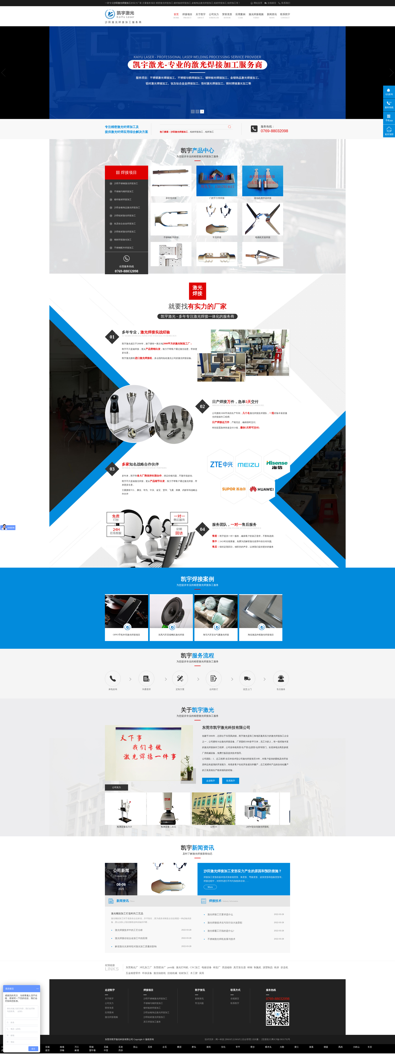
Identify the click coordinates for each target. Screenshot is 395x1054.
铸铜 (249, 967)
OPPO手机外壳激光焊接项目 (126, 635)
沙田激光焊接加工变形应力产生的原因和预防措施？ (243, 871)
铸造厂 (216, 967)
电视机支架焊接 (262, 214)
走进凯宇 (210, 781)
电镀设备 (207, 967)
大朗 (282, 1047)
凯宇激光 (203, 710)
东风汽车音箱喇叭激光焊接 (171, 635)
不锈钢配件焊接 (171, 214)
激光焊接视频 (256, 16)
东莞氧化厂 (132, 967)
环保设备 (147, 973)
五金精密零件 (133, 973)
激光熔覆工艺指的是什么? (221, 931)
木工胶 (194, 973)
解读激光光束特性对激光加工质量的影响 (136, 946)
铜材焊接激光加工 (122, 240)
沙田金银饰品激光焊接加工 (127, 207)
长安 (370, 1047)
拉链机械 (172, 973)
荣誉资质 (227, 16)
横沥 (179, 1047)
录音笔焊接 (171, 175)
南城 (62, 1047)
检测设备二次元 (130, 827)
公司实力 (214, 16)
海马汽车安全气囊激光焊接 (216, 635)
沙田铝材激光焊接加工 (125, 215)
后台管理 (246, 1039)
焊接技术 (223, 900)
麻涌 (77, 1050)
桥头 (194, 1047)
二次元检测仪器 (263, 827)
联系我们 (285, 3)
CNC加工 (195, 967)
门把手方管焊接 (217, 175)
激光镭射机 (160, 973)
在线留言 (272, 3)
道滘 (47, 1050)
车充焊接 (217, 214)
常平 (238, 1047)
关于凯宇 (201, 16)
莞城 (91, 1047)
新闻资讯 (272, 16)
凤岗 (340, 1047)
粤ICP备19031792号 (281, 1039)
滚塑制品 (268, 967)
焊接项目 (187, 16)
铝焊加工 (231, 3)
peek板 (171, 967)
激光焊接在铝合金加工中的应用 (131, 938)
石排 (150, 1047)
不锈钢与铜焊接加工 (124, 191)
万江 (77, 1047)
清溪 (311, 1047)
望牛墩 (92, 1050)
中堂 (106, 1050)
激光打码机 (182, 967)
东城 (47, 1047)
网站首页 (258, 3)
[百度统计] (266, 1039)
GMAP (237, 1039)
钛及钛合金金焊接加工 (125, 223)
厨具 (201, 973)
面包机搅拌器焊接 (262, 175)
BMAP (229, 1039)
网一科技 (220, 1039)
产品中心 (203, 150)
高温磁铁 (227, 967)
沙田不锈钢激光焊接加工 (126, 183)
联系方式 (235, 990)
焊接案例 (203, 579)
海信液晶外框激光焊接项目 (261, 635)
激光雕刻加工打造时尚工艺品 (127, 913)
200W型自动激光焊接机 (219, 827)
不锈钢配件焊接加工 (124, 248)
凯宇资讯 (200, 990)
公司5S (175, 827)
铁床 (276, 967)
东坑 (223, 1047)
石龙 (120, 1047)
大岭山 (356, 1047)
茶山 (135, 1047)
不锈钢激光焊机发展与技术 (221, 939)
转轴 (217, 253)
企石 (164, 1047)
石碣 (106, 1047)
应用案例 (240, 16)
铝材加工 (184, 973)
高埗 (120, 1050)
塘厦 (326, 1047)
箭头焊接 (262, 253)
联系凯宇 (285, 16)
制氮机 (257, 967)
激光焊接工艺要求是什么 (220, 914)
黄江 (296, 1047)
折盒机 (284, 967)
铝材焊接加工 (220, 3)
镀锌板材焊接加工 (122, 199)
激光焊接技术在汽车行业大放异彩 (225, 922)
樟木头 (268, 1047)
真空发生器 (239, 967)
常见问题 (199, 1003)
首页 (176, 16)
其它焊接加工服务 (152, 1022)
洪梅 (62, 1050)
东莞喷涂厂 (160, 967)
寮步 (252, 1047)
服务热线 (271, 990)
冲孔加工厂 (146, 967)
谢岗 (208, 1047)
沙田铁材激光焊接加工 (125, 232)
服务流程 (203, 655)
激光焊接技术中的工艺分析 (129, 930)
